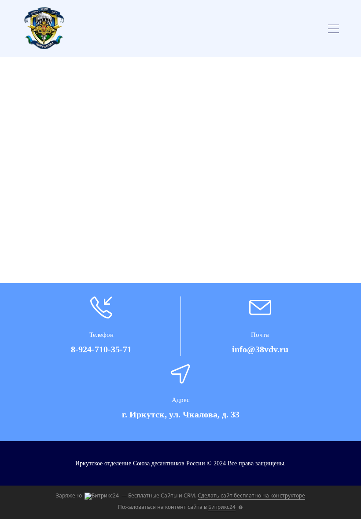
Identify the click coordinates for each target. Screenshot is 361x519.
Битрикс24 (222, 507)
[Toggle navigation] (333, 30)
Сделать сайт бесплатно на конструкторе (251, 495)
